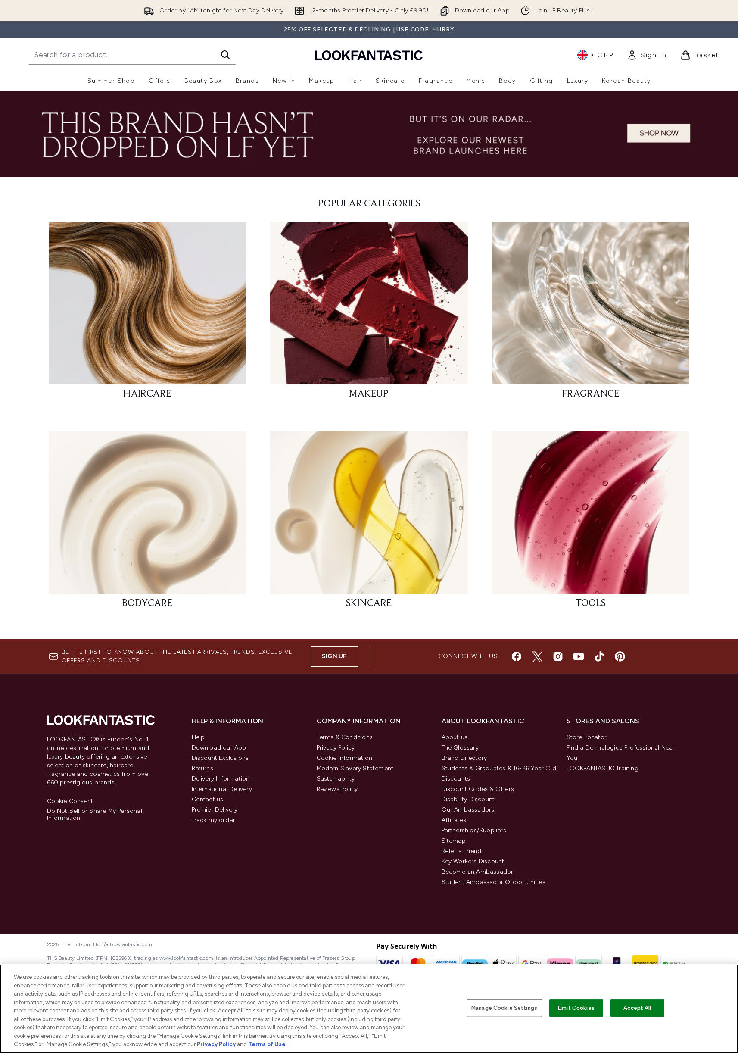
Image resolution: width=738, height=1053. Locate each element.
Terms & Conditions (345, 737)
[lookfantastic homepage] (369, 55)
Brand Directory (464, 758)
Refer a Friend (462, 851)
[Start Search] (225, 54)
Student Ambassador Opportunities (493, 882)
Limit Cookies (576, 1008)
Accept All (637, 1008)
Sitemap (454, 840)
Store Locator (587, 737)
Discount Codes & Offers (478, 789)
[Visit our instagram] (558, 656)
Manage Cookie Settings (504, 1008)
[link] (647, 55)
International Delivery (222, 789)
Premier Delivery (215, 809)
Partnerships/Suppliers (474, 830)
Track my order (213, 820)
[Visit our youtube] (578, 656)
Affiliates (454, 820)
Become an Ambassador (478, 871)
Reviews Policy (337, 789)
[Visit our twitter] (537, 656)
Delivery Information (221, 778)
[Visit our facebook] (516, 656)
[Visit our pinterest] (620, 656)
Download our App (219, 747)
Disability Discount (468, 799)
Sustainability (336, 778)
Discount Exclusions (220, 758)
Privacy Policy (336, 747)
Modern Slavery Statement (355, 768)
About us (455, 737)
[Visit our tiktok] (599, 656)
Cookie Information (345, 758)
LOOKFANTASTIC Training (602, 768)
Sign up (334, 656)
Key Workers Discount (473, 861)
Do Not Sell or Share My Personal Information (94, 815)
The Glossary (460, 747)
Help (198, 737)
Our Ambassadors (468, 809)
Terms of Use (267, 1044)
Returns (202, 768)
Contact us (208, 799)
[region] (369, 1008)
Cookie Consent (70, 801)
